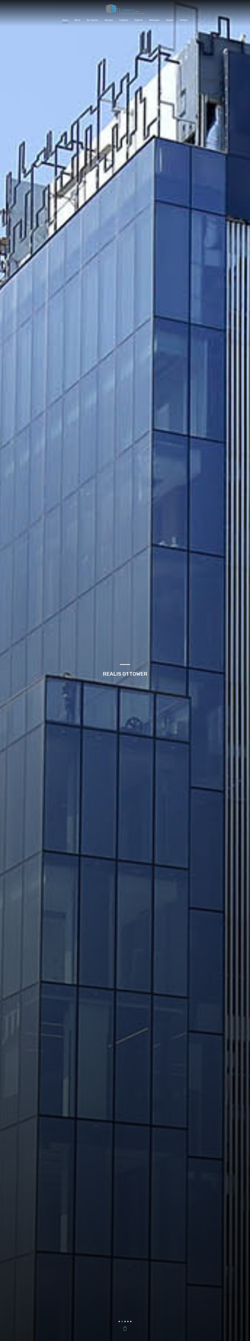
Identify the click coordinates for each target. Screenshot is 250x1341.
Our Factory (92, 20)
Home (65, 20)
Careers (169, 20)
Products (123, 20)
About (77, 20)
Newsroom (154, 20)
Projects (139, 20)
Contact (184, 20)
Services (109, 20)
